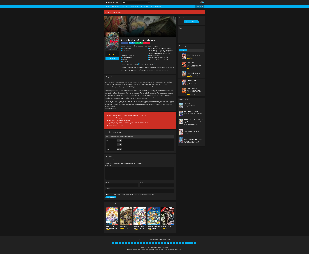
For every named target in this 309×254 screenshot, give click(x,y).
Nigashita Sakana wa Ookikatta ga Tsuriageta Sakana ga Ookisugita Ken (193, 121)
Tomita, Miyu (166, 53)
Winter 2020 (129, 57)
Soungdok (162, 51)
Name (107, 182)
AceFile (119, 140)
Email (142, 182)
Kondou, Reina (155, 51)
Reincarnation (190, 142)
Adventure (197, 55)
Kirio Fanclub (187, 103)
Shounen (194, 57)
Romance (194, 124)
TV (126, 59)
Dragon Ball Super (192, 88)
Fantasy (136, 64)
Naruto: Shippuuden (192, 72)
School (194, 105)
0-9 (117, 243)
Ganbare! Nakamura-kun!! (191, 111)
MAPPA (128, 50)
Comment (108, 165)
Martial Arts (199, 65)
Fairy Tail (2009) (191, 80)
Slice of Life (196, 131)
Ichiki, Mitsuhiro (153, 50)
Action (123, 64)
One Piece (190, 54)
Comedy (129, 64)
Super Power (195, 66)
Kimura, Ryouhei (162, 50)
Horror (146, 64)
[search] (149, 2)
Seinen (152, 64)
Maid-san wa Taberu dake (191, 130)
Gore (141, 64)
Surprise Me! (199, 6)
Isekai (185, 142)
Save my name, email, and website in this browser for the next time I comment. (131, 194)
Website (107, 188)
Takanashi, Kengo (158, 53)
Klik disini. (121, 125)
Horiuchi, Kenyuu (157, 48)
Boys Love (190, 113)
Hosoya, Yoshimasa (167, 48)
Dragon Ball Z (191, 62)
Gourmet (190, 131)
